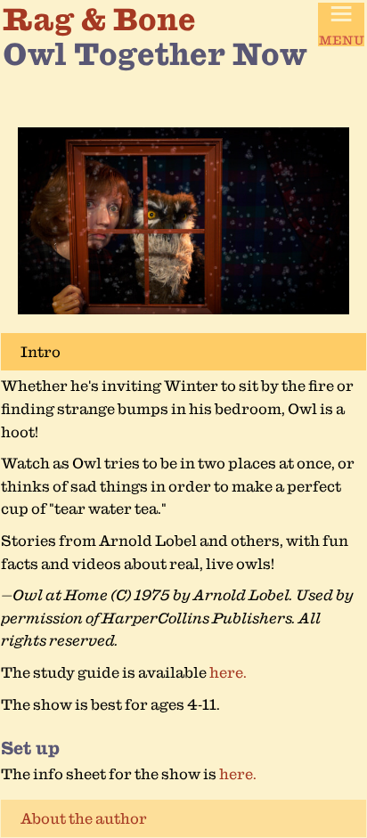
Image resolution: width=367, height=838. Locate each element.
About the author (83, 818)
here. (228, 672)
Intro (40, 352)
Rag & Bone (99, 19)
